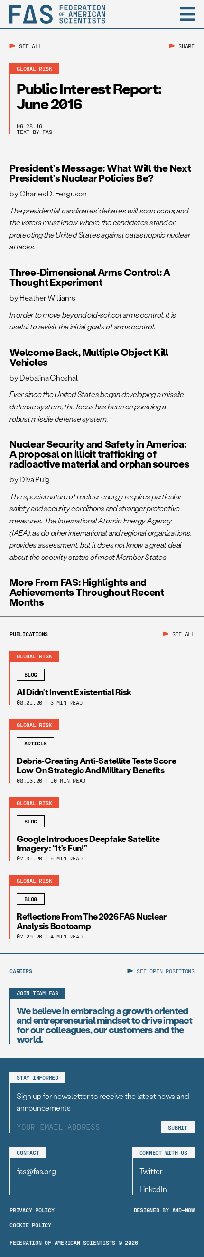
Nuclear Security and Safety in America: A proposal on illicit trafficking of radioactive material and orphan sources (99, 453)
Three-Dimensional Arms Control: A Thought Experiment (89, 277)
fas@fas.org (36, 1171)
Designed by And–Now (164, 1209)
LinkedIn (153, 1189)
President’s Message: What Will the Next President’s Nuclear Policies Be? (100, 172)
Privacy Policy (32, 1209)
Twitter (151, 1171)
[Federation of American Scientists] (57, 14)
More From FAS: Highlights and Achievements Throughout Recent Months (86, 591)
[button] (187, 14)
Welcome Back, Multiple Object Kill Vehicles (88, 356)
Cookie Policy (30, 1225)
